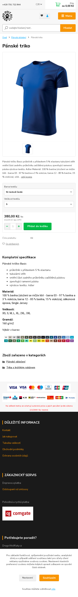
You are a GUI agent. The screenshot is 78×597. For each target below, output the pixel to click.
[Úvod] (17, 16)
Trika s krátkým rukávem (20, 367)
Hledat (67, 28)
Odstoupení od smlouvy (15, 489)
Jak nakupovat (9, 436)
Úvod (4, 37)
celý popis (26, 176)
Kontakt (6, 430)
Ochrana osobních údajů (15, 455)
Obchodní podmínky (13, 449)
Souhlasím (49, 578)
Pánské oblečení (18, 37)
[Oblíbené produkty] (42, 15)
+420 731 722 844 (11, 4)
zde (53, 589)
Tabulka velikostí (11, 443)
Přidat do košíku (37, 226)
